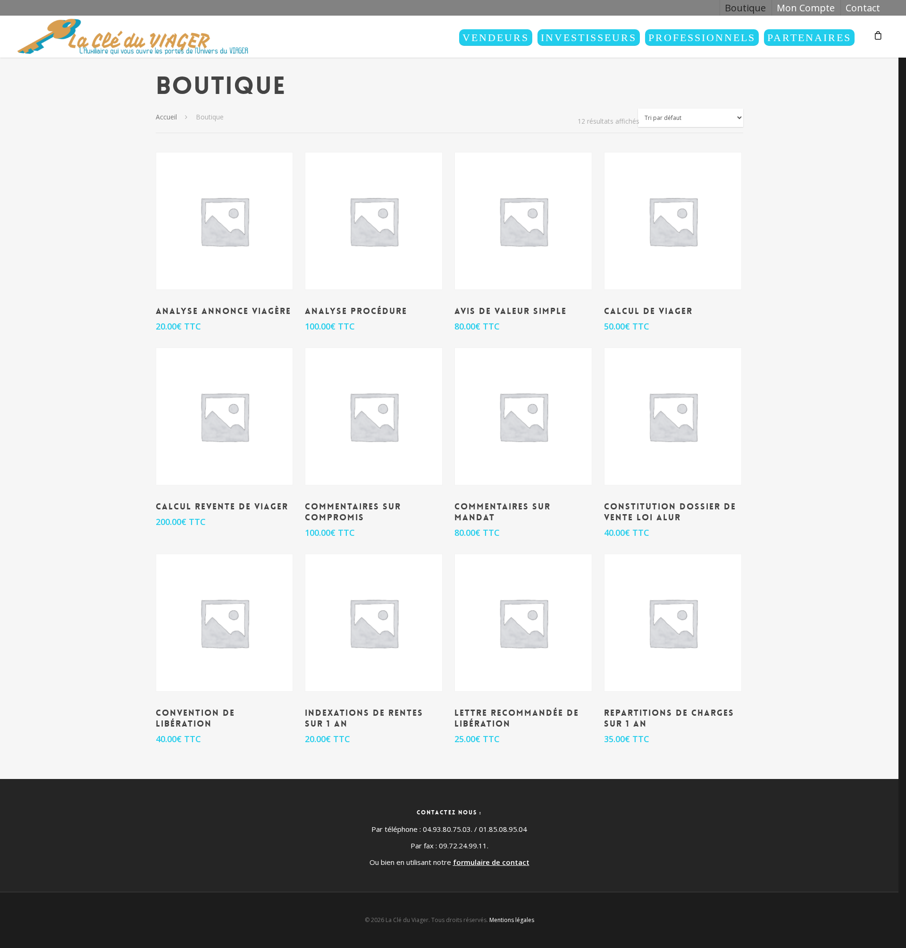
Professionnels (701, 37)
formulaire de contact (491, 862)
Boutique (745, 7)
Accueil (166, 116)
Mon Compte (806, 7)
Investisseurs (589, 37)
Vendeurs (495, 37)
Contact (863, 7)
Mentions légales (511, 920)
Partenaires (809, 37)
